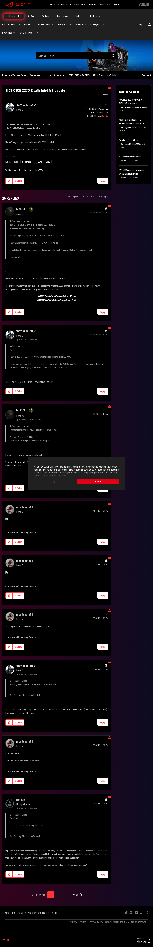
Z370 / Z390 (74, 75)
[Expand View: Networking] (14, 33)
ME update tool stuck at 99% (131, 156)
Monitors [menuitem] (79, 24)
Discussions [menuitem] (62, 16)
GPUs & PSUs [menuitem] (62, 24)
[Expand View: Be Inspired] (22, 16)
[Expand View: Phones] (33, 24)
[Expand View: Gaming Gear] (103, 24)
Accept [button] (98, 481)
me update (33, 170)
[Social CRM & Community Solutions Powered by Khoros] (143, 941)
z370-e (40, 170)
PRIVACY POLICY (96, 922)
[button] (9, 181)
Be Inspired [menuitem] (14, 16)
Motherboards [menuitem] (44, 24)
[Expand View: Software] (52, 16)
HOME (20, 913)
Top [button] (7, 940)
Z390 (48, 162)
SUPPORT (116, 4)
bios (10, 170)
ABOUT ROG (10, 913)
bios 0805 (16, 170)
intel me (24, 170)
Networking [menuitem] (7, 33)
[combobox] (76, 55)
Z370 (40, 162)
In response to (28, 340)
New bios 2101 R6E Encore (130, 140)
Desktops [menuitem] (79, 16)
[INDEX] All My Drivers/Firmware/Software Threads (57, 296)
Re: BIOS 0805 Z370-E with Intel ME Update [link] (100, 75)
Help (141, 24)
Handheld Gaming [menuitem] (9, 24)
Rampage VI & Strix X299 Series (132, 107)
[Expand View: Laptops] (99, 16)
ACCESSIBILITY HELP (48, 913)
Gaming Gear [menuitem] (95, 24)
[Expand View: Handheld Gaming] (19, 24)
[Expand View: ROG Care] (37, 16)
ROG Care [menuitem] (31, 16)
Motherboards (35, 75)
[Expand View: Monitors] (85, 24)
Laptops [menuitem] (93, 16)
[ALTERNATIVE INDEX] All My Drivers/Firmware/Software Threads (56, 300)
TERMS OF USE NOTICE (79, 922)
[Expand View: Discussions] (70, 16)
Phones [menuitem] (27, 24)
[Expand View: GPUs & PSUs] (70, 24)
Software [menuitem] (46, 16)
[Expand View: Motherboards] (52, 24)
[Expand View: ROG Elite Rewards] (36, 33)
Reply (102, 181)
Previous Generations (55, 75)
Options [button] (145, 75)
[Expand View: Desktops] (85, 16)
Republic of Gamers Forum (14, 75)
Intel (16, 162)
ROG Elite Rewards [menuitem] (27, 33)
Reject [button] (55, 481)
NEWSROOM (31, 913)
